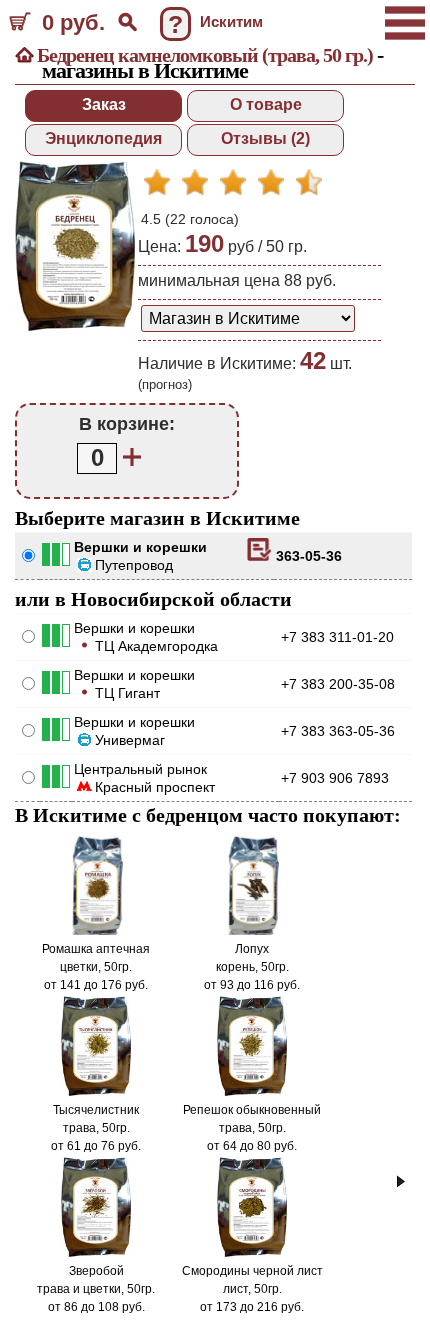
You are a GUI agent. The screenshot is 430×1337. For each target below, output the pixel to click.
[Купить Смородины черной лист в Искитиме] (252, 1253)
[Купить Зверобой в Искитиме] (96, 1253)
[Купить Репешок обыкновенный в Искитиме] (252, 1092)
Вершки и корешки (140, 547)
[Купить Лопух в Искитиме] (252, 931)
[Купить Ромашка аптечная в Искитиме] (96, 931)
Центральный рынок (140, 769)
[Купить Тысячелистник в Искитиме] (96, 1092)
